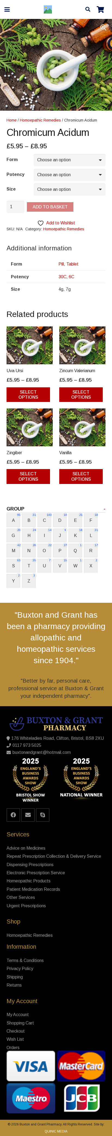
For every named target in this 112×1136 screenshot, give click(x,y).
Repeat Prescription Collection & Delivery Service (54, 856)
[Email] (28, 815)
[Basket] (100, 9)
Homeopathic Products (29, 881)
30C (62, 276)
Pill (61, 264)
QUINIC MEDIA (56, 1131)
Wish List (15, 1039)
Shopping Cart (20, 1023)
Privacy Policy (20, 968)
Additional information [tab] (39, 248)
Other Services (21, 897)
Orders (13, 1047)
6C (71, 276)
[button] (7, 9)
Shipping (15, 977)
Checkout (16, 1031)
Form (12, 159)
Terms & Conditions (25, 960)
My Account (18, 1014)
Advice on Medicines (26, 848)
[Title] (48, 9)
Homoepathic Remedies (40, 120)
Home (12, 120)
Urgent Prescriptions (26, 905)
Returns (14, 985)
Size (11, 189)
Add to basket (50, 207)
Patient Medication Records (33, 889)
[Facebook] (13, 815)
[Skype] (42, 815)
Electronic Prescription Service (36, 872)
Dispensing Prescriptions (30, 864)
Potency (15, 174)
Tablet (72, 264)
